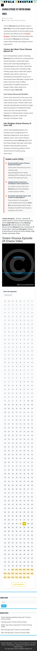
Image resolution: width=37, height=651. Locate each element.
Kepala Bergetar (15, 20)
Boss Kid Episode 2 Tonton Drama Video (15, 633)
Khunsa (23, 20)
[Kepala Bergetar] (18, 1)
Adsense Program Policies (25, 645)
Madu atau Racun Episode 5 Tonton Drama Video (16, 626)
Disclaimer (11, 645)
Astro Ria (7, 20)
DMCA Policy (18, 647)
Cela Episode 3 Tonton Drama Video (14, 622)
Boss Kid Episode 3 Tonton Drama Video (15, 630)
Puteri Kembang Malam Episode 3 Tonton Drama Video (16, 618)
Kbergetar (23, 229)
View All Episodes (18, 584)
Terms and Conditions (22, 643)
